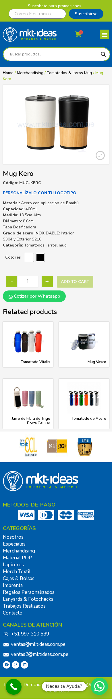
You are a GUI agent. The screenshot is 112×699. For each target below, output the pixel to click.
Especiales (14, 544)
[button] (104, 34)
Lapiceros (13, 564)
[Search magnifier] (103, 54)
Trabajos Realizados (24, 606)
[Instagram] (15, 665)
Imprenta (13, 585)
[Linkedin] (24, 665)
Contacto (12, 613)
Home (8, 73)
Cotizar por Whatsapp (36, 296)
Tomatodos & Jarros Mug (69, 73)
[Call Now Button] (14, 687)
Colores (13, 257)
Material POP (17, 557)
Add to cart (75, 281)
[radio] (29, 257)
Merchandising (30, 73)
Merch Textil (16, 571)
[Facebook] (6, 665)
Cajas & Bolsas (18, 578)
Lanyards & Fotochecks (28, 599)
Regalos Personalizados (29, 592)
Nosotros (13, 537)
